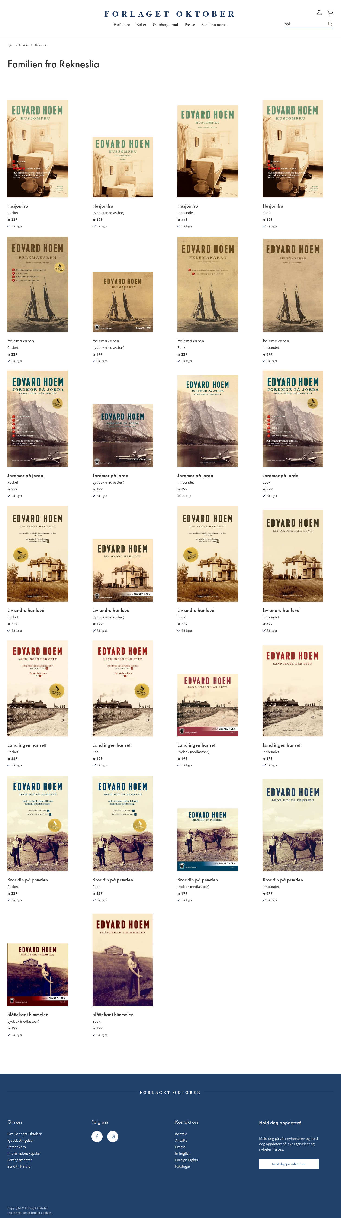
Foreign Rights (186, 1159)
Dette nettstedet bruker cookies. (29, 1213)
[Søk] (330, 24)
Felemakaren (20, 341)
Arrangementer (19, 1159)
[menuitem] (121, 24)
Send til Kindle (18, 1166)
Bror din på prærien (27, 880)
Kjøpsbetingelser (20, 1140)
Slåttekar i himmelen (27, 1015)
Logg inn (319, 13)
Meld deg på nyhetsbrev (289, 1164)
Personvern (16, 1146)
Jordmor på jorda (25, 475)
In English (182, 1153)
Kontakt (181, 1133)
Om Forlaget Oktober (24, 1133)
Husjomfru (17, 206)
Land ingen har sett (26, 745)
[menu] (170, 24)
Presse (180, 1146)
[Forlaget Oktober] (97, 1136)
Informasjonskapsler (23, 1153)
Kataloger (182, 1166)
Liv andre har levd (26, 610)
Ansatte (181, 1140)
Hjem (11, 45)
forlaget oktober (170, 13)
